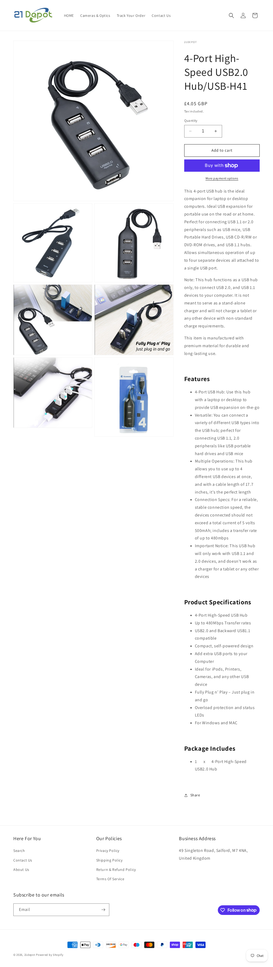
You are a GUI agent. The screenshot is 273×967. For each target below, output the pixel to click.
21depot (29, 955)
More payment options (222, 178)
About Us (21, 869)
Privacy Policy (107, 850)
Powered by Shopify (49, 955)
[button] (231, 15)
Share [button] (195, 795)
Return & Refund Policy (116, 869)
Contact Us (22, 860)
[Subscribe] (103, 909)
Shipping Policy (109, 860)
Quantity (191, 120)
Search (19, 850)
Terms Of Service (110, 878)
